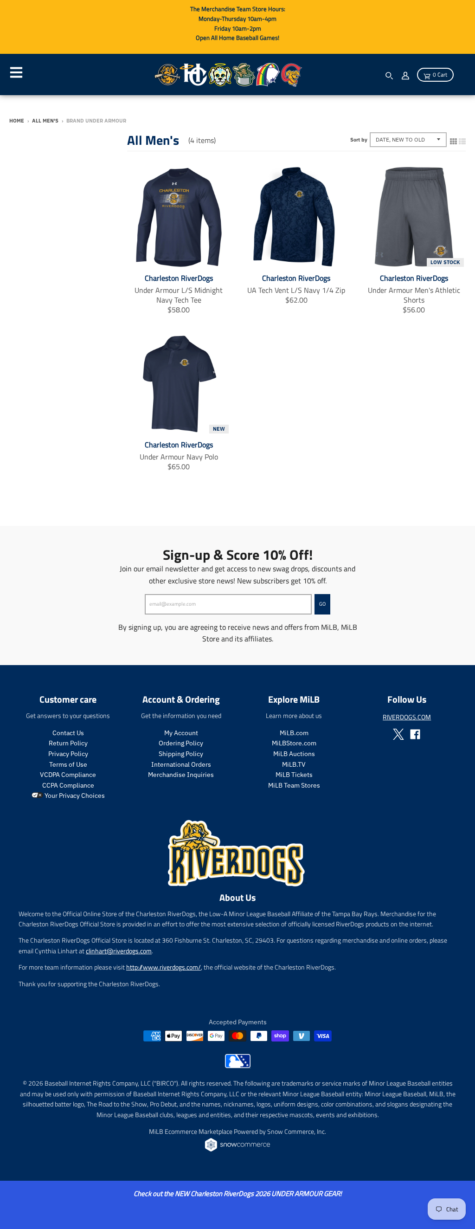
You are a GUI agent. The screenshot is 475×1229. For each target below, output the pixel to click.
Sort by (358, 139)
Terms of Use (68, 764)
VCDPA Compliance (68, 774)
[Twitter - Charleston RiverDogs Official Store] (398, 734)
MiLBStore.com (294, 743)
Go (322, 604)
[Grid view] (453, 139)
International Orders (181, 764)
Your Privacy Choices (74, 795)
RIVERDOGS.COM (407, 717)
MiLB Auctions (294, 754)
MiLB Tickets (294, 774)
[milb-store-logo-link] (237, 1065)
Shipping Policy (181, 754)
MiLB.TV (294, 764)
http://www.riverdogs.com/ (163, 967)
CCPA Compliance (68, 785)
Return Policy (68, 743)
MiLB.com (294, 733)
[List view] (462, 139)
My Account (181, 733)
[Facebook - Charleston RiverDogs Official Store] (415, 734)
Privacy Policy (68, 754)
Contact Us (68, 733)
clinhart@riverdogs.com (119, 951)
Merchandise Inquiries (181, 774)
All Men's (45, 120)
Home (16, 120)
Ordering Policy (181, 743)
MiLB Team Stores (294, 785)
